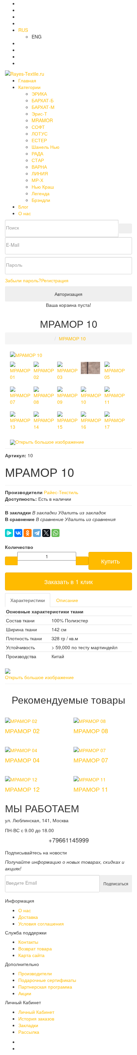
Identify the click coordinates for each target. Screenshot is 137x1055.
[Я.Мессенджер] (9, 533)
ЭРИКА (39, 93)
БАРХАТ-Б (43, 100)
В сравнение (50, 519)
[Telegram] (37, 533)
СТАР (38, 160)
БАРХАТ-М (43, 107)
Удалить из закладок (82, 512)
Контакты (28, 941)
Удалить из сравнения (90, 519)
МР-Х (37, 180)
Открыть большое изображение (49, 441)
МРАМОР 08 (90, 730)
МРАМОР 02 (22, 730)
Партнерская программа (45, 986)
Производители (35, 973)
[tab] (27, 600)
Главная (27, 80)
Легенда (41, 193)
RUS (23, 30)
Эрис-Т (39, 113)
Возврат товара (35, 948)
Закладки (28, 1025)
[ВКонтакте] (18, 533)
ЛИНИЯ (40, 173)
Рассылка (28, 1031)
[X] (46, 533)
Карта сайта (31, 955)
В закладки (44, 512)
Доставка (28, 917)
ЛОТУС (40, 133)
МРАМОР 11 (90, 789)
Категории (29, 87)
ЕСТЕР (39, 140)
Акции (24, 993)
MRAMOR (42, 120)
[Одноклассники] (28, 533)
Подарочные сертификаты (47, 980)
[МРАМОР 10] (26, 354)
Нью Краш (43, 186)
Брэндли (41, 200)
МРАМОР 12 (22, 789)
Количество (19, 547)
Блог (23, 206)
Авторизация (68, 294)
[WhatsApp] (56, 533)
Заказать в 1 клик (68, 581)
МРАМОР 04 (22, 759)
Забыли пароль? (23, 280)
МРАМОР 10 (72, 338)
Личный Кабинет (36, 1012)
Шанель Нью (46, 146)
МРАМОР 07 (90, 759)
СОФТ (38, 127)
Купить (110, 561)
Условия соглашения (41, 923)
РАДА (37, 153)
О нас (24, 213)
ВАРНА (39, 166)
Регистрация (54, 280)
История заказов (36, 1018)
